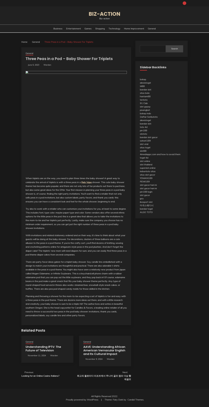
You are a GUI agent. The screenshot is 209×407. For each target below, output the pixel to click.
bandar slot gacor (149, 137)
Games (88, 28)
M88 (142, 86)
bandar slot (145, 89)
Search (174, 48)
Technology (114, 28)
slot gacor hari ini (148, 184)
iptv (142, 198)
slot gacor (145, 195)
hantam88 (145, 96)
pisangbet (145, 110)
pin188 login (146, 191)
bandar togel (146, 208)
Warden (47, 65)
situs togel (145, 147)
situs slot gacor (147, 174)
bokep (143, 79)
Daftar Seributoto (149, 116)
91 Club (144, 103)
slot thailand (146, 164)
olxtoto (143, 133)
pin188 (143, 130)
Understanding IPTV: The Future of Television (43, 348)
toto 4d (143, 127)
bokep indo (145, 113)
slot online (145, 161)
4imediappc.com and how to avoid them (160, 154)
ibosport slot (146, 202)
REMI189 (145, 181)
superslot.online (148, 167)
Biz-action (104, 14)
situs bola (144, 93)
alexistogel (145, 82)
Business (57, 28)
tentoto (144, 99)
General (152, 28)
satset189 (145, 140)
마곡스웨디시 (147, 205)
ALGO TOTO (146, 212)
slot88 (143, 150)
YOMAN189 (146, 178)
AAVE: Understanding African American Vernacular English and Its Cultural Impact (104, 350)
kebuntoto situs (148, 171)
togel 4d (144, 157)
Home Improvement (134, 28)
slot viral (144, 144)
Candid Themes (136, 399)
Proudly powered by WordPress (82, 399)
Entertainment (73, 28)
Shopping (100, 28)
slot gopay (145, 106)
